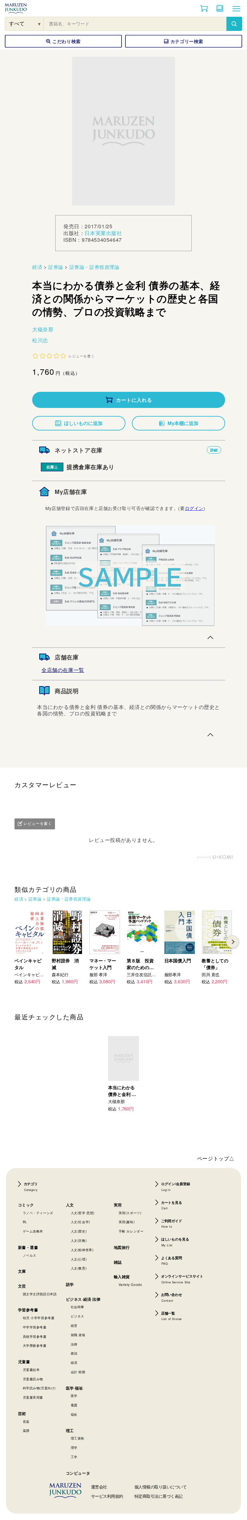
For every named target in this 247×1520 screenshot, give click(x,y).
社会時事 (77, 1307)
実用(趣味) (127, 1222)
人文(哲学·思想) (83, 1213)
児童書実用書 (33, 1397)
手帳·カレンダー (131, 1231)
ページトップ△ (215, 1158)
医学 (74, 1395)
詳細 (214, 450)
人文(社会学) (80, 1222)
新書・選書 (28, 1247)
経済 (37, 266)
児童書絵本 (31, 1369)
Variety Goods (130, 1284)
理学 (74, 1447)
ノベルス (29, 1255)
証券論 (55, 266)
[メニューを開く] (236, 8)
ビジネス (77, 1316)
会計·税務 (78, 1372)
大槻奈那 (42, 329)
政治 (74, 1353)
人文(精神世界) (82, 1250)
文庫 (22, 1271)
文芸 (22, 1286)
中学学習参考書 (35, 1327)
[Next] (232, 941)
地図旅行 (122, 1247)
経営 (74, 1325)
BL (25, 1222)
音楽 (26, 1421)
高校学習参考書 (35, 1336)
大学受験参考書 (35, 1345)
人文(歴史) (79, 1231)
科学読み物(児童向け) (39, 1388)
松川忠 (40, 340)
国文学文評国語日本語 (40, 1294)
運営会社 (99, 1487)
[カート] (204, 8)
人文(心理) (79, 1259)
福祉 (74, 1414)
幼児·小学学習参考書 (39, 1318)
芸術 (22, 1413)
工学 (74, 1457)
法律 (74, 1344)
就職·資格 (78, 1335)
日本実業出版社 (103, 233)
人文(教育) (79, 1268)
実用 (118, 1205)
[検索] (234, 24)
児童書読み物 (33, 1379)
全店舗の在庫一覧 (62, 670)
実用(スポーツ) (130, 1213)
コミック (26, 1205)
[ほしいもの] (220, 8)
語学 (70, 1284)
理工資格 (77, 1438)
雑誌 (118, 1262)
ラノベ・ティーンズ (38, 1213)
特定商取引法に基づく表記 (158, 1496)
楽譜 (26, 1430)
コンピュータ (78, 1473)
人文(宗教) (79, 1240)
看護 (74, 1405)
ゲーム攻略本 (33, 1231)
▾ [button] (39, 23)
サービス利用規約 (107, 1496)
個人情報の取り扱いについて (160, 1487)
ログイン (194, 508)
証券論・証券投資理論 (94, 266)
